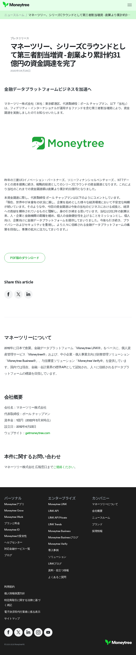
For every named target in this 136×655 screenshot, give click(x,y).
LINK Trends (55, 524)
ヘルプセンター (13, 542)
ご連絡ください (63, 467)
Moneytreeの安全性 (15, 536)
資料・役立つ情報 (58, 570)
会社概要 (97, 510)
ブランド (97, 524)
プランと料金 (12, 523)
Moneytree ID (11, 529)
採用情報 (97, 531)
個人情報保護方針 (14, 593)
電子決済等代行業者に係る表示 (22, 611)
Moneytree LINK (57, 504)
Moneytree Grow (13, 510)
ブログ (8, 555)
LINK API (53, 510)
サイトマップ (12, 618)
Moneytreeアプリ (14, 504)
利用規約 (9, 586)
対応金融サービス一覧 (17, 548)
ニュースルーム (14, 15)
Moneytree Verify (57, 543)
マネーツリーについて (105, 504)
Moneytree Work (13, 517)
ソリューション (57, 557)
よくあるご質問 (57, 577)
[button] (130, 5)
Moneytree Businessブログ (63, 537)
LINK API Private (57, 517)
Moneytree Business (59, 531)
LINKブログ (55, 563)
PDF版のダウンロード (24, 257)
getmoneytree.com (37, 433)
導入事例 (53, 550)
